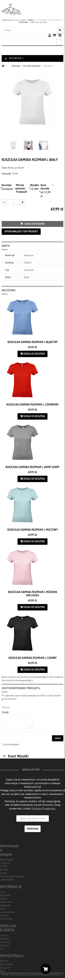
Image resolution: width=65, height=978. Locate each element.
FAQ (2, 949)
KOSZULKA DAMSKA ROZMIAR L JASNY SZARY (33, 466)
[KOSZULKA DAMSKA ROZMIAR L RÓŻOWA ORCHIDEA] (32, 567)
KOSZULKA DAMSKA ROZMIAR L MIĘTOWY (32, 529)
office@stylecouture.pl (12, 876)
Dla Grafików (6, 964)
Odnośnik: (7, 173)
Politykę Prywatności (44, 808)
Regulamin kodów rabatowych (6, 898)
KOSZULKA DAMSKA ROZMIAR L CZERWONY (32, 404)
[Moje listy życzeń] (55, 36)
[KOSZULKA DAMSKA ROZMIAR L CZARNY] (32, 633)
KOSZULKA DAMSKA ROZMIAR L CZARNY (32, 657)
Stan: (4, 167)
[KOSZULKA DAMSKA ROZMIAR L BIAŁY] (13, 145)
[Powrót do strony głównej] (3, 66)
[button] (16, 756)
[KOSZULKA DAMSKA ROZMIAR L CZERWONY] (32, 380)
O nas (3, 892)
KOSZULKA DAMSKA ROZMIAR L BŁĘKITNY (33, 341)
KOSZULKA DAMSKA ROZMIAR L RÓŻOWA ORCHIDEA (32, 593)
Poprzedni (3, 144)
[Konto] (50, 36)
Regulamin (5, 905)
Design (5, 712)
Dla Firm (4, 961)
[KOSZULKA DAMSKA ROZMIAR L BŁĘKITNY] (32, 317)
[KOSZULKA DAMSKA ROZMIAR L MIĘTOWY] (32, 505)
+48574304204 (7, 879)
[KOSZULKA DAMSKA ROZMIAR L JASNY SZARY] (32, 442)
